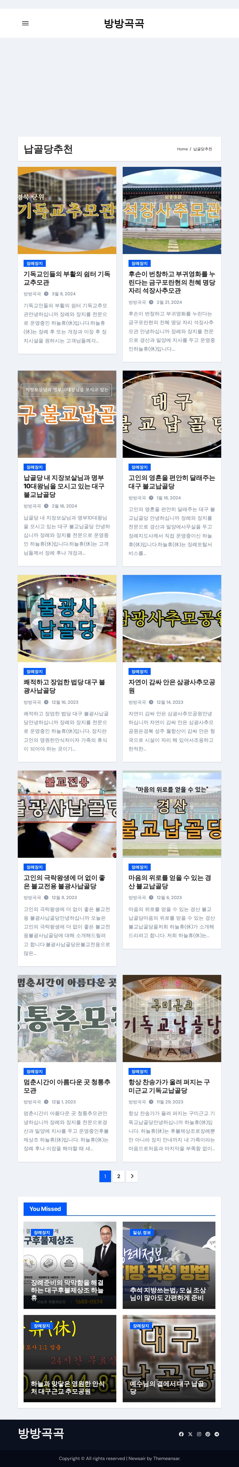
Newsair (137, 1458)
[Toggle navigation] (25, 23)
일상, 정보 (142, 1232)
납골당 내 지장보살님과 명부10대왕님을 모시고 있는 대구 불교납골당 (64, 486)
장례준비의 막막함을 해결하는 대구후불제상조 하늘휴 (67, 1290)
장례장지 (35, 263)
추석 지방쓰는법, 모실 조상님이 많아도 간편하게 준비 (168, 1293)
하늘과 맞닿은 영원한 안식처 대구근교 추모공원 (68, 1387)
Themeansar (166, 1458)
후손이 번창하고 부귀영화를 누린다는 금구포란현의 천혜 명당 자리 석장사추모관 (172, 282)
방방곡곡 (124, 23)
